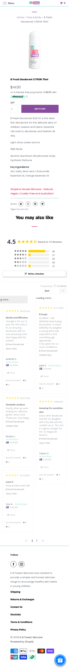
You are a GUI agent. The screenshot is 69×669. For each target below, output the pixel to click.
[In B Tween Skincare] (34, 3)
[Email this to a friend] (42, 203)
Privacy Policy (18, 630)
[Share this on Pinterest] (35, 203)
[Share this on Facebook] (27, 203)
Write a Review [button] (36, 273)
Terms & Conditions (21, 622)
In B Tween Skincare (31, 637)
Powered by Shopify (22, 641)
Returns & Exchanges (22, 599)
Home (20, 17)
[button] (58, 384)
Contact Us (16, 607)
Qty (12, 102)
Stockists (15, 614)
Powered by (54, 286)
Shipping (15, 592)
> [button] (43, 540)
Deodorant (22, 209)
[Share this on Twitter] (20, 203)
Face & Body (34, 17)
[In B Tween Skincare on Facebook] (14, 564)
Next (34, 12)
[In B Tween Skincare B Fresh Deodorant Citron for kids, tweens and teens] (34, 49)
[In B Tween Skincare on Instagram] (22, 564)
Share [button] (46, 376)
